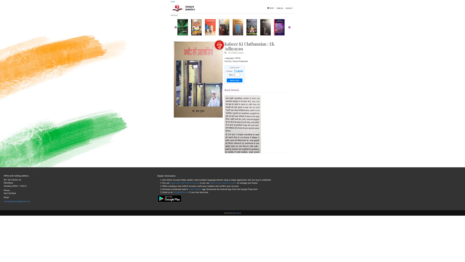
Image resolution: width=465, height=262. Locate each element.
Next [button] (289, 27)
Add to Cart (234, 80)
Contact (289, 8)
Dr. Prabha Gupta (236, 52)
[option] (184, 27)
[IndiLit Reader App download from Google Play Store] (169, 198)
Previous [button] (175, 27)
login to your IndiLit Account (223, 182)
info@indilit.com (181, 192)
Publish (280, 8)
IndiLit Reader (195, 189)
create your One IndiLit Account (184, 182)
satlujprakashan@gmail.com (17, 201)
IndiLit (238, 213)
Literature (174, 15)
